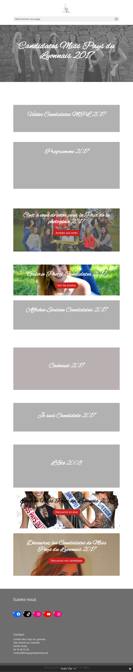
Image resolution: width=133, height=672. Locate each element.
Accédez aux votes (67, 233)
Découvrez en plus (66, 512)
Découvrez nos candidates (66, 560)
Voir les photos (66, 285)
